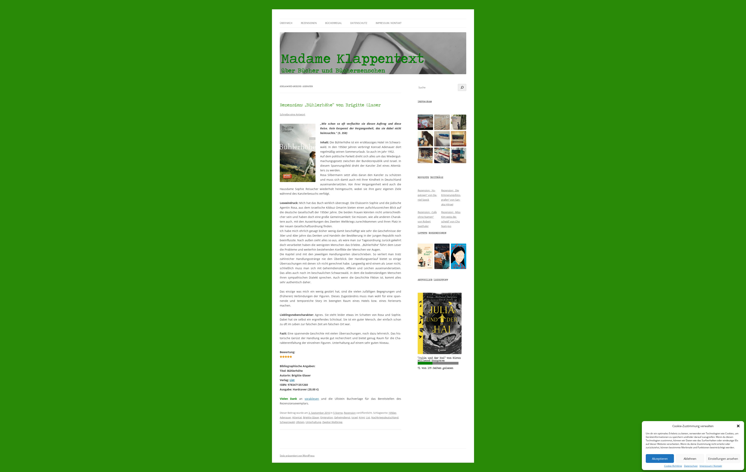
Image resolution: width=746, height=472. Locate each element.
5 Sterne (338, 413)
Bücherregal (333, 23)
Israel (354, 417)
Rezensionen (309, 23)
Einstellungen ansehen (723, 459)
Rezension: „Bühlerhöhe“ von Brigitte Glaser (330, 104)
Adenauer (285, 417)
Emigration (326, 417)
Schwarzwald (287, 422)
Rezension (350, 413)
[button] (738, 426)
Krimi (362, 417)
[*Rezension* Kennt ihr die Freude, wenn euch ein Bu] (458, 155)
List (292, 380)
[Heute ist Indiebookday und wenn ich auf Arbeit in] (442, 155)
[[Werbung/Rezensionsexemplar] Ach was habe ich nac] (425, 138)
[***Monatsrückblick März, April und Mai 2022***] (458, 138)
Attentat (297, 417)
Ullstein (300, 422)
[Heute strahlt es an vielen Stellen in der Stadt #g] (425, 155)
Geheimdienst (342, 417)
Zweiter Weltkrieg (332, 422)
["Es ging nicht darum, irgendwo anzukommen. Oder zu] (442, 122)
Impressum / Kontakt (711, 466)
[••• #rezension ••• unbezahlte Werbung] (458, 122)
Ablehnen (690, 459)
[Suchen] (462, 87)
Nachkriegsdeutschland (384, 417)
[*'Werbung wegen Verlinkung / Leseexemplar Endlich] (425, 122)
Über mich (286, 23)
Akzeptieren (660, 459)
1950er (392, 413)
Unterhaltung (313, 422)
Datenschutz (691, 466)
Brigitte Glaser (311, 417)
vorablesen (312, 399)
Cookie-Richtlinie (673, 466)
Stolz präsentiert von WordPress (297, 455)
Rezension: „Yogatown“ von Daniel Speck (427, 195)
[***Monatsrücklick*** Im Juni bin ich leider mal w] (442, 138)
